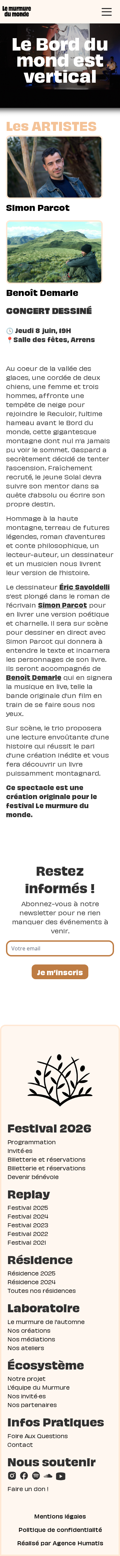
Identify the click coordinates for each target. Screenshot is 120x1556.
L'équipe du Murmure (38, 1387)
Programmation (31, 1141)
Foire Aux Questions (37, 1435)
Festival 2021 (26, 1242)
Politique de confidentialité (60, 1529)
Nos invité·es (26, 1395)
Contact (20, 1444)
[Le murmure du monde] (16, 11)
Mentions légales (60, 1516)
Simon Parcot (38, 207)
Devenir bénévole (33, 1176)
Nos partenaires (32, 1404)
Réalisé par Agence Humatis (60, 1543)
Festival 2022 (27, 1233)
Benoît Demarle (42, 292)
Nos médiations (31, 1338)
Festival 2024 (27, 1216)
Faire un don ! (28, 1488)
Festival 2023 (27, 1224)
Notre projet (26, 1378)
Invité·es (19, 1150)
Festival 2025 (27, 1207)
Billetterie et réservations (46, 1159)
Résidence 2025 (31, 1272)
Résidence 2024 (31, 1281)
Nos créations (28, 1330)
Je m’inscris (60, 971)
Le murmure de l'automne (46, 1321)
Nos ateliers (25, 1347)
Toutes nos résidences (41, 1290)
